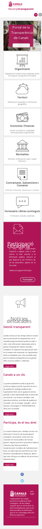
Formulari (28, 279)
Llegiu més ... (10, 366)
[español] (40, 16)
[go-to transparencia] (21, 5)
